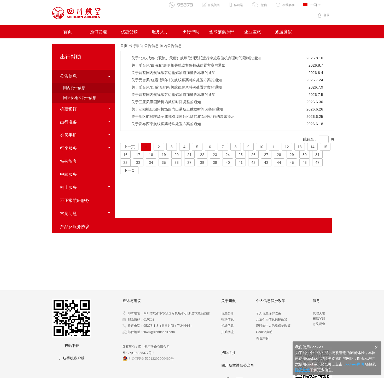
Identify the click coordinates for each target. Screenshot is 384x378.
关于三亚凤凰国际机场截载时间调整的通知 (166, 102)
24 (228, 155)
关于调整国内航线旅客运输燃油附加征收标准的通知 (173, 73)
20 (176, 155)
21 (189, 155)
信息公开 (227, 313)
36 (176, 162)
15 (325, 147)
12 (287, 147)
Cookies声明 (354, 364)
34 (151, 162)
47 (317, 162)
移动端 (238, 5)
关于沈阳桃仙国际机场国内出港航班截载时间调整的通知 (177, 109)
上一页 (129, 147)
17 (138, 155)
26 (253, 155)
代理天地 (319, 313)
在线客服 (288, 5)
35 (164, 162)
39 (215, 162)
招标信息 (227, 326)
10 (261, 147)
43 (266, 162)
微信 (264, 5)
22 (202, 155)
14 (312, 147)
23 (215, 155)
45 (292, 162)
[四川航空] (76, 13)
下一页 (129, 170)
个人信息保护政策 (268, 313)
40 (228, 162)
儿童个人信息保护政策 (271, 319)
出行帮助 (191, 32)
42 (253, 162)
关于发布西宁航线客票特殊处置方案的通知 (166, 124)
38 (202, 162)
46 (304, 162)
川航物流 (227, 332)
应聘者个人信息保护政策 (273, 326)
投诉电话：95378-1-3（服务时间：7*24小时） (160, 326)
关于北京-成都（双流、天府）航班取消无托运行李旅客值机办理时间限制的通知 (196, 58)
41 (240, 162)
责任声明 (262, 338)
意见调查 (319, 324)
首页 (67, 32)
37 (189, 162)
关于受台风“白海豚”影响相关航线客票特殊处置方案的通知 (178, 65)
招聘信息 (227, 319)
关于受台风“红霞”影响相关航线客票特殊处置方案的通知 (176, 80)
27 (266, 155)
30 (304, 155)
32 (125, 162)
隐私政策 (302, 370)
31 (317, 155)
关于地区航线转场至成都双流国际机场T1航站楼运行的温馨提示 (183, 116)
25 (240, 155)
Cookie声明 (264, 332)
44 (279, 162)
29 (292, 155)
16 (125, 155)
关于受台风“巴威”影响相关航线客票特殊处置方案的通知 (176, 87)
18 (151, 155)
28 (279, 155)
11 (274, 147)
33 (138, 162)
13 (300, 147)
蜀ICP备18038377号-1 (139, 353)
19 (164, 155)
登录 (326, 15)
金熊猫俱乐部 (221, 32)
